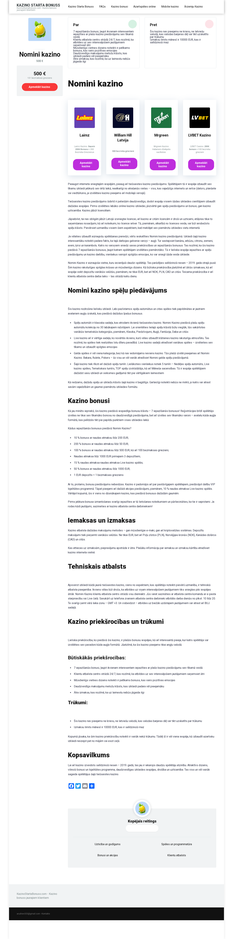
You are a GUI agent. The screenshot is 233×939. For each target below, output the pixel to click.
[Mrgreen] (161, 127)
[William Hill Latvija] (123, 127)
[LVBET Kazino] (200, 127)
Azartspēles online (144, 6)
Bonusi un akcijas (107, 855)
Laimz (85, 135)
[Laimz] (84, 127)
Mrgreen (161, 135)
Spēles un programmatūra (176, 844)
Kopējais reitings (142, 821)
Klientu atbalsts (176, 855)
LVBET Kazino (199, 135)
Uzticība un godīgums (107, 844)
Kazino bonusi (119, 6)
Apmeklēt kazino (39, 87)
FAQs (102, 6)
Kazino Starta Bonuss (38, 5)
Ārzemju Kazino (193, 6)
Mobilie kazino (170, 6)
